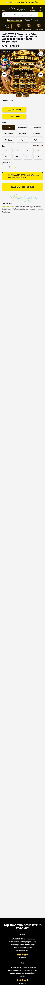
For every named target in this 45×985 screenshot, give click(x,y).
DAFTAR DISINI (14, 110)
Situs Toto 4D (7, 206)
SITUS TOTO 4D (22, 187)
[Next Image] (40, 74)
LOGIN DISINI (14, 116)
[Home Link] (16, 9)
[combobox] (20, 14)
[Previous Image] (4, 74)
